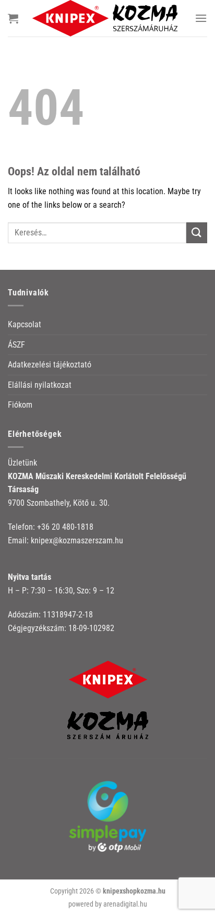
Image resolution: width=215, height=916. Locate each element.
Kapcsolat (24, 324)
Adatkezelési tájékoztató (49, 365)
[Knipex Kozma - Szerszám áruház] (106, 18)
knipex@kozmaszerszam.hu (77, 540)
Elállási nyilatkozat (39, 385)
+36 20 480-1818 (65, 527)
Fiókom (20, 405)
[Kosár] (13, 18)
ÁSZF (16, 345)
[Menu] (201, 18)
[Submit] (196, 232)
